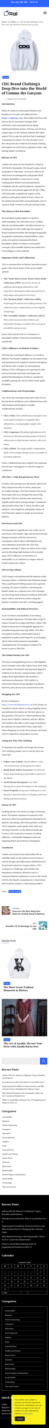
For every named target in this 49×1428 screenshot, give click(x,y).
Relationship (7, 1170)
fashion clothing (15, 891)
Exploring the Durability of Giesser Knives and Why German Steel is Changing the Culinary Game (23, 1229)
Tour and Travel (9, 1187)
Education (6, 1133)
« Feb (4, 1292)
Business (5, 1121)
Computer (6, 1129)
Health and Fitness (10, 1154)
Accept (19, 1419)
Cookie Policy (27, 1413)
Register (6, 1407)
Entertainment (8, 1137)
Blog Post (6, 1410)
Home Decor (7, 1158)
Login (4, 1404)
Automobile (7, 1117)
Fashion (5, 77)
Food (4, 1145)
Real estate (6, 1166)
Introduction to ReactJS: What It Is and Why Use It (23, 1082)
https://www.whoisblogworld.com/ (17, 704)
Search (43, 1061)
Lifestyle (5, 1162)
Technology (7, 1182)
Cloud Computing (9, 1125)
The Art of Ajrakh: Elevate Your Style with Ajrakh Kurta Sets (23, 1045)
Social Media (7, 1178)
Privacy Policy (8, 1413)
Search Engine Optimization (14, 1174)
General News (8, 1150)
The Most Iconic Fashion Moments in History (19, 988)
